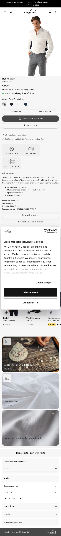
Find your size (31, 125)
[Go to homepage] (30, 11)
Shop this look (16, 112)
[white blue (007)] (4, 104)
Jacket (6, 318)
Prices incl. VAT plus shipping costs (18, 90)
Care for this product (30, 215)
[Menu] (5, 12)
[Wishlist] (50, 12)
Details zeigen (43, 282)
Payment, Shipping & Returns (30, 222)
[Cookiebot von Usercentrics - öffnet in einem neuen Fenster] (43, 231)
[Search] (11, 12)
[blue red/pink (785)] (26, 104)
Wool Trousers (32, 318)
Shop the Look (40, 526)
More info (8, 368)
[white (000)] (19, 104)
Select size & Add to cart (21, 526)
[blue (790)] (11, 104)
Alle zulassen (30, 292)
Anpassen (28, 302)
